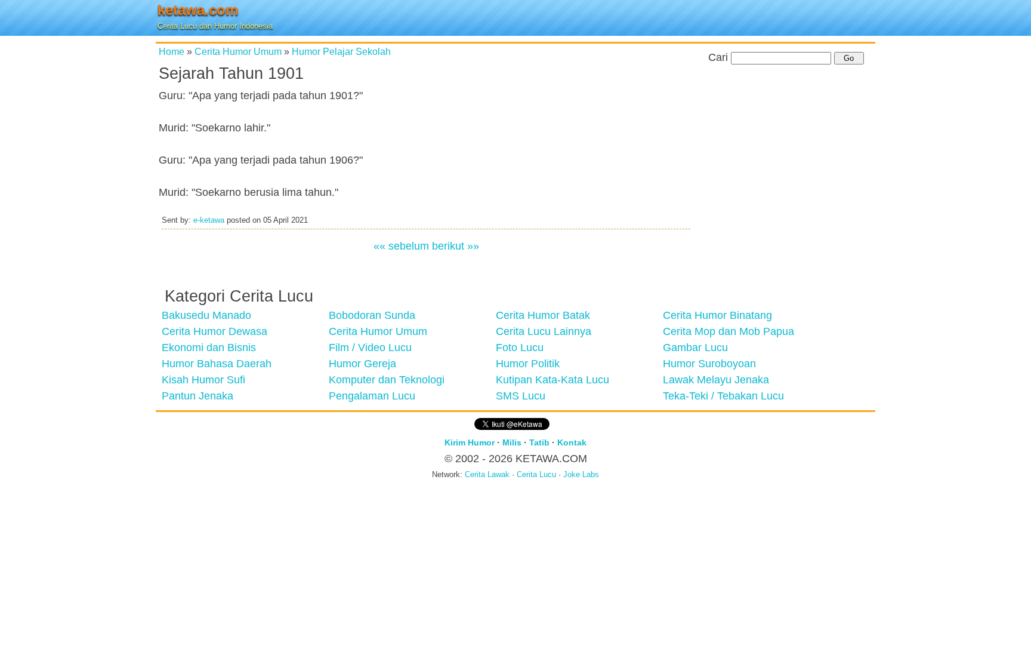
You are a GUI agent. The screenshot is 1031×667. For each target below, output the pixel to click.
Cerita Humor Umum (238, 51)
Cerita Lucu (536, 475)
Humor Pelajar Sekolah (341, 51)
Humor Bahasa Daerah (216, 364)
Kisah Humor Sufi (203, 380)
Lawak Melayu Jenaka (716, 380)
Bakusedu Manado (206, 315)
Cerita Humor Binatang (717, 315)
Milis (511, 442)
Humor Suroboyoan (709, 364)
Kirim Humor (469, 442)
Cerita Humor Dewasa (214, 331)
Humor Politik (528, 364)
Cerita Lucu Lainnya (543, 331)
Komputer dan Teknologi (386, 380)
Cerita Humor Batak (543, 315)
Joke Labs (581, 475)
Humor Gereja (362, 364)
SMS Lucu (520, 396)
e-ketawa (208, 220)
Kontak (572, 442)
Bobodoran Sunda (372, 315)
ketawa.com (198, 10)
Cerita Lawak (487, 475)
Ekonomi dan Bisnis (209, 348)
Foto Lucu (520, 348)
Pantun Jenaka (197, 396)
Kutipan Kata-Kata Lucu (552, 380)
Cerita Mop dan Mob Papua (728, 331)
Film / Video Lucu (370, 348)
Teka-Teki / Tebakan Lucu (723, 396)
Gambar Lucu (695, 348)
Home (171, 51)
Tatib (539, 442)
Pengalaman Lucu (372, 396)
